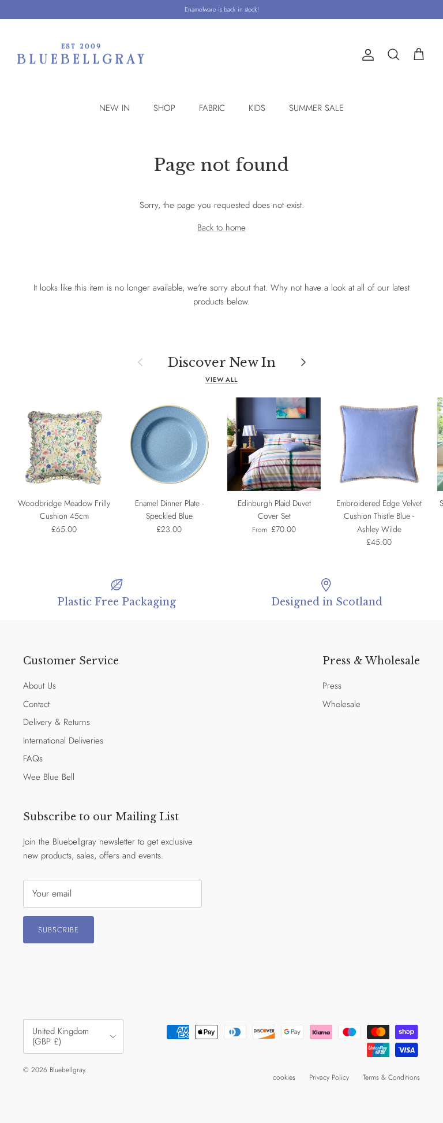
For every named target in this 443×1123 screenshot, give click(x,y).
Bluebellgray (67, 1070)
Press (331, 685)
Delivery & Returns (56, 722)
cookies (284, 1077)
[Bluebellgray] (80, 55)
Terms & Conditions (391, 1077)
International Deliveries (63, 740)
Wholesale (341, 704)
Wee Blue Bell (48, 777)
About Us (39, 685)
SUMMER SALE (316, 108)
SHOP (164, 108)
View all (221, 379)
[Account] (365, 55)
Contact (36, 704)
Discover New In (222, 362)
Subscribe (58, 929)
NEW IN (114, 108)
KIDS (257, 108)
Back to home (221, 227)
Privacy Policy (329, 1077)
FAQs (33, 758)
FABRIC (212, 108)
